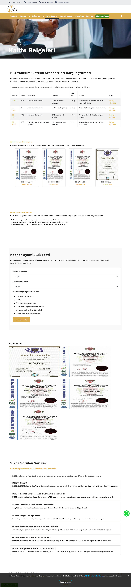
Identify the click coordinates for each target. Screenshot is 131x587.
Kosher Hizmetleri (66, 16)
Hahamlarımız (25, 16)
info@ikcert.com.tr (63, 2)
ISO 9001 (15, 101)
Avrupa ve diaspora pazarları (26, 303)
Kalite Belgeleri (51, 16)
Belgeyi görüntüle (27, 184)
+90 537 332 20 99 (32, 2)
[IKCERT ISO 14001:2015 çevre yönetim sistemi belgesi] (54, 165)
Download (89, 16)
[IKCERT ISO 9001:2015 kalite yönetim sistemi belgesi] (27, 165)
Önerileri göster (21, 320)
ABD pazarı (21, 300)
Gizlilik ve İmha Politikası (94, 576)
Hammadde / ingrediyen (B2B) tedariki (29, 310)
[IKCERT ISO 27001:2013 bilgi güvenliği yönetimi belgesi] (80, 165)
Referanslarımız (38, 16)
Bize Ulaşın (79, 16)
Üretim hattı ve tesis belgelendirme (28, 313)
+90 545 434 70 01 (47, 2)
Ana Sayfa (13, 16)
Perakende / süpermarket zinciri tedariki (30, 306)
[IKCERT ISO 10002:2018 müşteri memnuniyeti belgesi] (107, 165)
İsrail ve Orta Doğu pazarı (25, 296)
